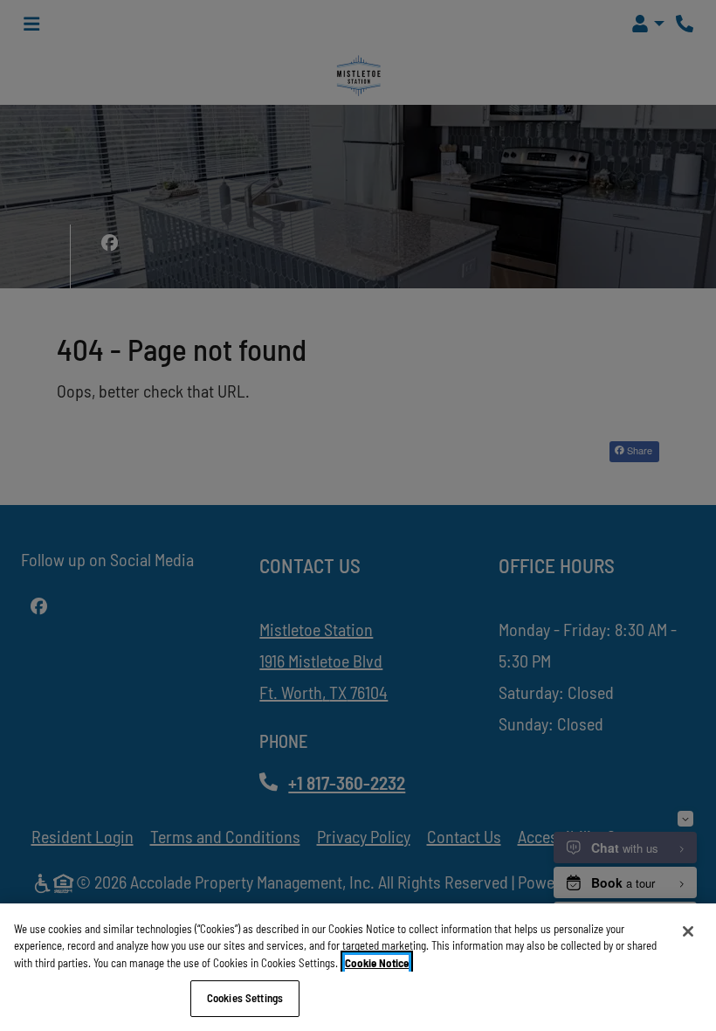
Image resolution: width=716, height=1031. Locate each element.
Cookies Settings (245, 998)
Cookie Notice (377, 963)
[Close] (688, 931)
